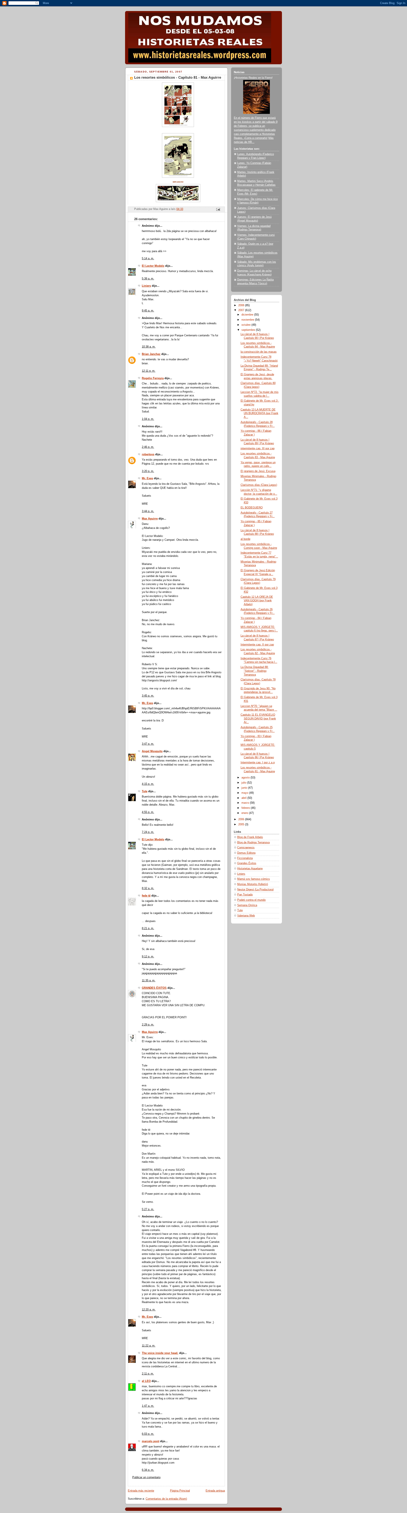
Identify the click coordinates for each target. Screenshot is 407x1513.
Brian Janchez (151, 354)
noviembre (248, 319)
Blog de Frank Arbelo (250, 837)
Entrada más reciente (141, 1490)
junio (244, 787)
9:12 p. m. (148, 956)
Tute (144, 791)
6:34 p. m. (148, 1469)
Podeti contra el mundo (251, 899)
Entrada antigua (215, 1490)
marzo (245, 802)
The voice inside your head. (160, 1353)
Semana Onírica (247, 905)
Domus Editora (246, 852)
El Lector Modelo (153, 265)
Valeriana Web (246, 915)
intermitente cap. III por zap (258, 448)
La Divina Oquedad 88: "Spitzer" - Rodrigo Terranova (255, 671)
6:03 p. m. (148, 1433)
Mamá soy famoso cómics (253, 878)
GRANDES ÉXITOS (154, 987)
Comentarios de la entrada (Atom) (166, 1498)
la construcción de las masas (259, 351)
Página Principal (180, 1490)
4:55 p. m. (148, 812)
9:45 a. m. (148, 310)
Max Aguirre (150, 518)
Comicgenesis (246, 847)
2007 (241, 310)
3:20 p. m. (148, 471)
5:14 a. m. (148, 258)
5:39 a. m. (148, 278)
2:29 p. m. (148, 1024)
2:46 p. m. (148, 447)
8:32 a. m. (148, 888)
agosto (246, 777)
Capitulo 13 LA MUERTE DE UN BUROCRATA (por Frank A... (259, 413)
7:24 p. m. (148, 832)
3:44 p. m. (148, 511)
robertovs (148, 454)
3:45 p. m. (148, 695)
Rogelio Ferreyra (153, 378)
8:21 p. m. (148, 928)
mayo (245, 792)
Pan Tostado (245, 894)
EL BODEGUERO (252, 507)
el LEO (146, 1381)
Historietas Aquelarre (250, 868)
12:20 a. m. (149, 1309)
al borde (245, 539)
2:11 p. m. (148, 1373)
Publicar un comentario (146, 1477)
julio (244, 782)
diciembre (247, 314)
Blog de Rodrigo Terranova (253, 842)
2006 (241, 819)
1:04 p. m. (148, 419)
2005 (241, 824)
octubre (246, 324)
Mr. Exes (147, 478)
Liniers (146, 285)
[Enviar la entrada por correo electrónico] (218, 209)
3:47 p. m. (148, 743)
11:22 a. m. (148, 1345)
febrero (246, 807)
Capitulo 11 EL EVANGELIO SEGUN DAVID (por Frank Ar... (258, 718)
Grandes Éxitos (246, 863)
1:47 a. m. (148, 1405)
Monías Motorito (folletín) (252, 884)
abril (244, 797)
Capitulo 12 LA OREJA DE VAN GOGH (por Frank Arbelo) (257, 600)
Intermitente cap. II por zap (257, 644)
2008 (241, 305)
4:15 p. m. (148, 783)
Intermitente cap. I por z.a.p (258, 762)
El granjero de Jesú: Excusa (258, 471)
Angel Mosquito (152, 751)
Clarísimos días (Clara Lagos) (259, 484)
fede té (146, 895)
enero (245, 813)
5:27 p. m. (148, 1209)
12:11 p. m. (148, 370)
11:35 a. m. (148, 980)
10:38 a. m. (149, 346)
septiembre (248, 329)
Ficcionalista (245, 858)
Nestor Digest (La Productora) (255, 889)
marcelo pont (150, 1441)
